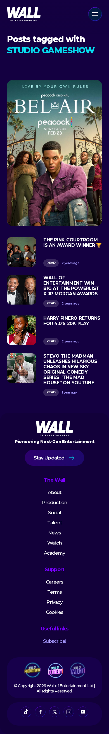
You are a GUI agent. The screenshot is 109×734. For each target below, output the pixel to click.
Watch (54, 543)
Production (54, 502)
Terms (54, 592)
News (54, 533)
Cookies (54, 612)
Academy (54, 553)
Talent (54, 522)
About (54, 492)
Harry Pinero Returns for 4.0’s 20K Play (71, 320)
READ (51, 263)
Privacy (54, 602)
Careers (54, 582)
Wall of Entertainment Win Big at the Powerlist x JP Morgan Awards (71, 285)
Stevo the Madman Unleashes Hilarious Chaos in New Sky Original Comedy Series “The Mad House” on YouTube (70, 369)
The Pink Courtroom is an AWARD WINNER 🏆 (72, 242)
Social (54, 512)
